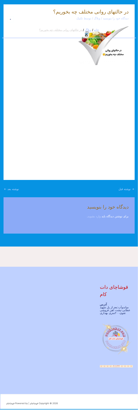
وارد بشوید (94, 216)
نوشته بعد (11, 189)
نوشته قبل (126, 189)
